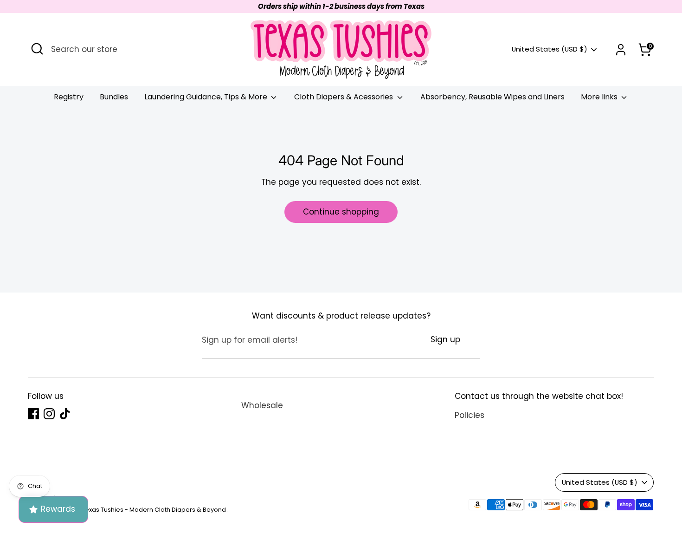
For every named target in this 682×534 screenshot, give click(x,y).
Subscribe (583, 451)
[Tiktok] (596, 482)
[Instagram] (580, 482)
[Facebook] (564, 482)
